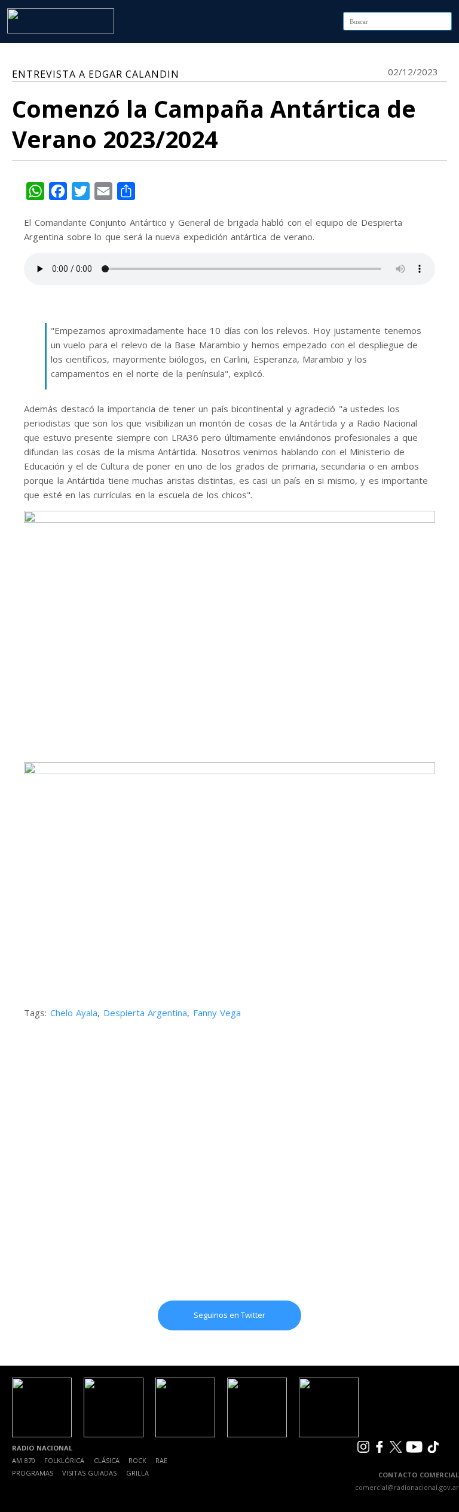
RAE (161, 1460)
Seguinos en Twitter (229, 1314)
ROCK (137, 1460)
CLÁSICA (107, 1460)
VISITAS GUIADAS (89, 1472)
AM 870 (23, 1460)
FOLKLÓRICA (64, 1460)
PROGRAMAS (32, 1472)
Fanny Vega (217, 1013)
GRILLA (137, 1472)
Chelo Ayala (74, 1013)
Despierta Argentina (145, 1013)
